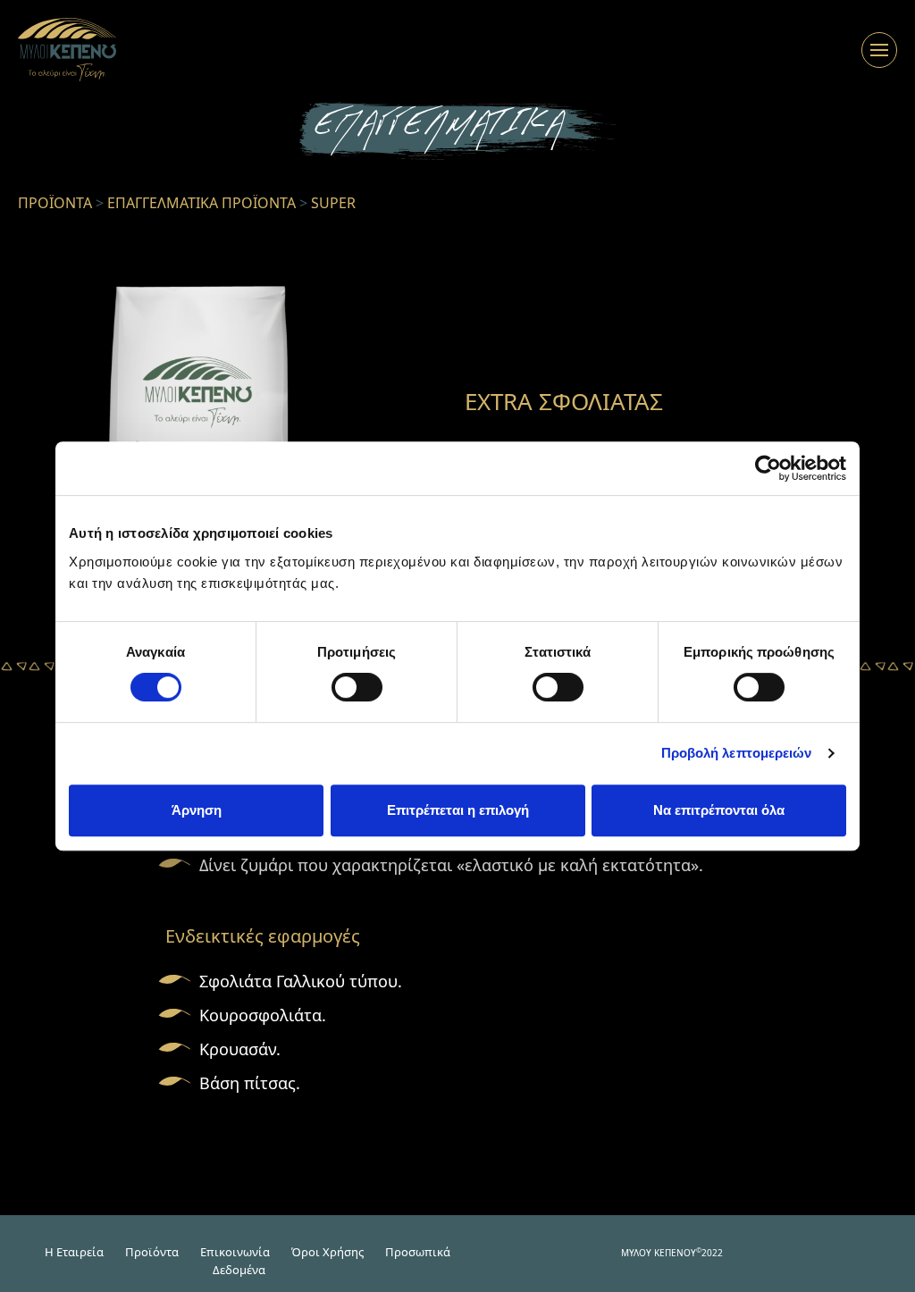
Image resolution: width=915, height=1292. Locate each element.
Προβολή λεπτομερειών (736, 752)
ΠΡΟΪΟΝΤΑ (55, 203)
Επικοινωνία (235, 1252)
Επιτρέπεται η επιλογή (458, 810)
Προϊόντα (152, 1252)
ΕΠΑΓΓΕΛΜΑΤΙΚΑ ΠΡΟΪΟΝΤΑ (201, 203)
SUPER (333, 203)
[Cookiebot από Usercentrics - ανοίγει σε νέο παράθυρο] (768, 468)
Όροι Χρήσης (327, 1252)
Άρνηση (197, 810)
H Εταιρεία (74, 1252)
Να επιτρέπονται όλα (719, 810)
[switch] (357, 687)
